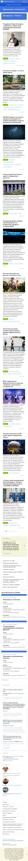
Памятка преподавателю (8, 577)
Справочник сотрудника (8, 569)
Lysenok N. (5, 711)
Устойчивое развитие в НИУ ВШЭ (10, 808)
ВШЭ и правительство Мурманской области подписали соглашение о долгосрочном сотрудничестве (13, 383)
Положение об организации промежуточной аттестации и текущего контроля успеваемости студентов (13, 581)
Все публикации (6, 748)
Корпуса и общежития (7, 813)
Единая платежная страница (8, 831)
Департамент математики (14, 9)
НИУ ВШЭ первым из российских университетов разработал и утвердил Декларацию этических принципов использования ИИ (13, 119)
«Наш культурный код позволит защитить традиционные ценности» (12, 176)
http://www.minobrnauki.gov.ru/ (9, 839)
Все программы (5, 679)
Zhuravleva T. (6, 741)
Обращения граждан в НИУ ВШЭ (9, 817)
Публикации (6, 685)
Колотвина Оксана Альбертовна (15, 785)
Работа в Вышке (6, 834)
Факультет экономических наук (14, 4)
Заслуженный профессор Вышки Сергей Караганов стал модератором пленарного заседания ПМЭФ (13, 223)
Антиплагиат (6, 574)
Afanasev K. (11, 741)
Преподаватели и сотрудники (9, 811)
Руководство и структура (8, 806)
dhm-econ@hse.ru (9, 760)
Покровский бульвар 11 (15, 756)
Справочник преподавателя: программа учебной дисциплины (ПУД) (12, 566)
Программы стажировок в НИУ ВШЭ (11, 584)
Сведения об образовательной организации (12, 827)
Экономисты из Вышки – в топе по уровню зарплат (13, 71)
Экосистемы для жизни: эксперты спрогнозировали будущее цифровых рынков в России (12, 331)
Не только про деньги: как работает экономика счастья (12, 274)
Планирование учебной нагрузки (10, 563)
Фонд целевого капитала (8, 819)
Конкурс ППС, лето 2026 (9, 560)
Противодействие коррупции (9, 821)
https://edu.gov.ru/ (7, 843)
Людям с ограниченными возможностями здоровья (13, 829)
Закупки (4, 815)
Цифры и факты (6, 804)
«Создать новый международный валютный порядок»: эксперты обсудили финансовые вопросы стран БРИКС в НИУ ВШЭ (13, 482)
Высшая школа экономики (8, 1)
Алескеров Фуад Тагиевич (15, 773)
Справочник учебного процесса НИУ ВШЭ (12, 572)
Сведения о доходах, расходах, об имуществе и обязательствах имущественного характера (13, 824)
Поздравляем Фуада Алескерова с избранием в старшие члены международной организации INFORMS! (13, 26)
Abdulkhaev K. (6, 725)
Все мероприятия (7, 553)
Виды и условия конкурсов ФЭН (10, 587)
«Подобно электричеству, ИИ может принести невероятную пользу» (12, 435)
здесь (13, 852)
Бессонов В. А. (15, 693)
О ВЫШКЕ (5, 802)
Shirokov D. (12, 725)
